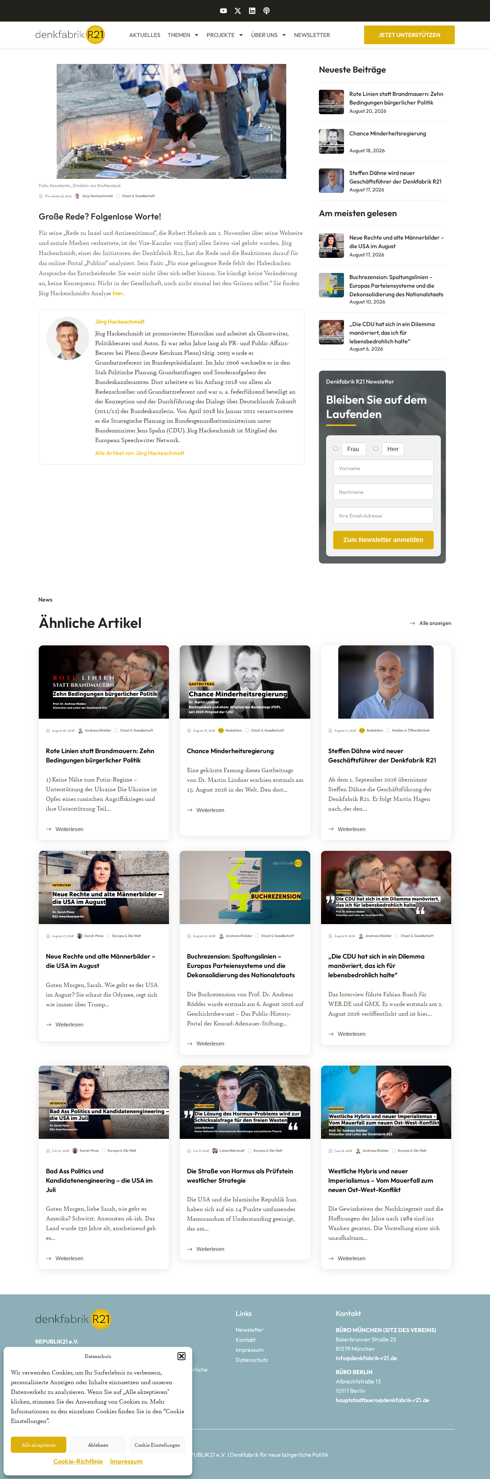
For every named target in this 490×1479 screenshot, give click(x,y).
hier (118, 293)
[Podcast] (266, 11)
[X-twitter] (238, 11)
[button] (181, 1356)
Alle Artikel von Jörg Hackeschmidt (139, 452)
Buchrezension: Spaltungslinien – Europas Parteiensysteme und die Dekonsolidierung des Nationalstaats (396, 285)
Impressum (126, 1461)
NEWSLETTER (312, 34)
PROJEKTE (221, 34)
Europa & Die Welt (126, 935)
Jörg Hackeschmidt (120, 321)
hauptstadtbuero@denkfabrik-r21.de (382, 1400)
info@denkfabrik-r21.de (366, 1358)
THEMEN (179, 34)
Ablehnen (98, 1444)
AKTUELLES (144, 34)
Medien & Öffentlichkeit (411, 730)
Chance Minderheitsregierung (387, 133)
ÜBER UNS (264, 34)
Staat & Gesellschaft (138, 196)
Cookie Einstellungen (157, 1444)
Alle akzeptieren (39, 1444)
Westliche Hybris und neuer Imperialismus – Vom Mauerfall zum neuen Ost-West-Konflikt (380, 1180)
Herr (393, 449)
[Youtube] (223, 11)
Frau (354, 449)
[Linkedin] (252, 11)
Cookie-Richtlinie (78, 1461)
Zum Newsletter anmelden (383, 539)
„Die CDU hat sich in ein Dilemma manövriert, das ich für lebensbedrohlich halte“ (392, 332)
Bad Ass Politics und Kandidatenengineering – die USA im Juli (99, 1180)
